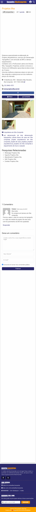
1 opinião (21, 12)
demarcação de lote (15, 135)
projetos (24, 142)
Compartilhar (9, 12)
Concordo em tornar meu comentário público (17, 264)
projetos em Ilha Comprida (22, 144)
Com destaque (14, 490)
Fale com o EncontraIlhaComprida (13, 488)
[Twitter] (8, 477)
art (4, 135)
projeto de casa (16, 142)
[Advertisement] (18, 35)
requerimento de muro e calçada (14, 146)
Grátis (22, 490)
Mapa (10, 97)
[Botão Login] (30, 2)
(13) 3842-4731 (9, 85)
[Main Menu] (2, 2)
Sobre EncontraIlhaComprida (11, 485)
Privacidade (18, 508)
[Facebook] (3, 477)
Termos (12, 508)
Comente (27, 97)
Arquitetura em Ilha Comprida (13, 132)
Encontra (16, 2)
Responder (6, 225)
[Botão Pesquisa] (34, 2)
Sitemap (24, 508)
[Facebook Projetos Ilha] (18, 93)
